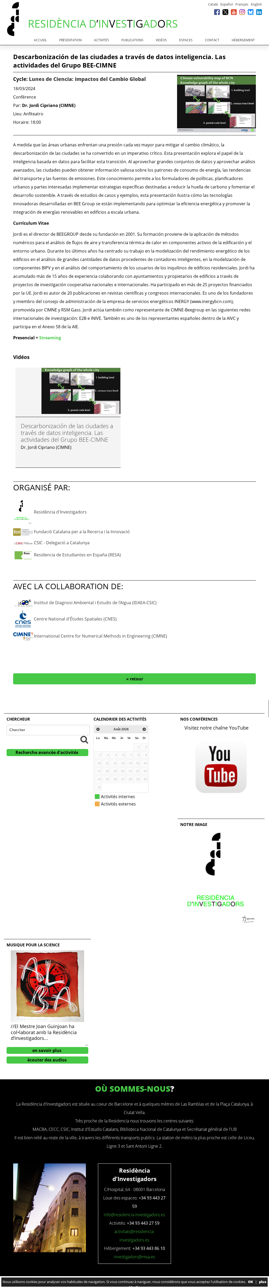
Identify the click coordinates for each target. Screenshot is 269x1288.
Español (226, 4)
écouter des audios (47, 1060)
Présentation (70, 40)
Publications (132, 40)
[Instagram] (242, 12)
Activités (101, 40)
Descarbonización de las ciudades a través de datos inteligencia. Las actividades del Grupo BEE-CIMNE (67, 433)
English (256, 4)
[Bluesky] (251, 12)
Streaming (50, 338)
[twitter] (225, 12)
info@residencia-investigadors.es (134, 1215)
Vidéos (161, 40)
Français (241, 4)
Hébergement (243, 40)
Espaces (186, 40)
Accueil (40, 40)
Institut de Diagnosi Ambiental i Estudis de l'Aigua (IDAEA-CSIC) (95, 602)
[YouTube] (234, 12)
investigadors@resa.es (134, 1257)
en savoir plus (46, 1050)
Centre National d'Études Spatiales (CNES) (75, 619)
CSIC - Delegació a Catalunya (62, 543)
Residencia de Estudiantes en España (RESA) (77, 555)
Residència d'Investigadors (60, 512)
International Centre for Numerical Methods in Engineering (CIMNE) (100, 636)
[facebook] (217, 12)
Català (213, 4)
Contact (212, 40)
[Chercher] (84, 739)
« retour (134, 679)
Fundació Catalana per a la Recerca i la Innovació (82, 532)
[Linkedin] (259, 12)
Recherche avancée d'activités (46, 752)
